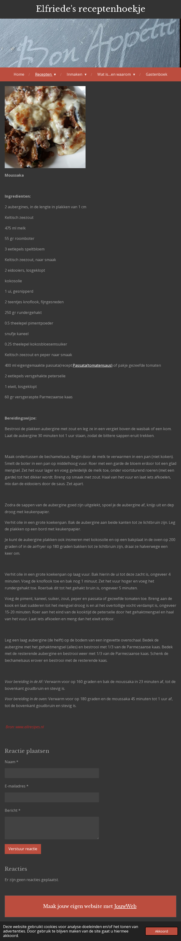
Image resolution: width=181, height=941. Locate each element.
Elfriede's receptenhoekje (90, 9)
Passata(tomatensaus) (92, 365)
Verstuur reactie (22, 848)
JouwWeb (125, 906)
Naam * (11, 761)
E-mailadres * (17, 786)
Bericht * (13, 810)
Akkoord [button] (161, 931)
